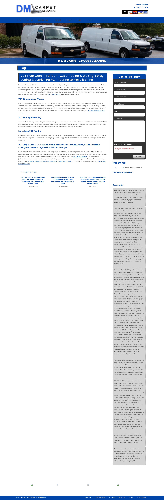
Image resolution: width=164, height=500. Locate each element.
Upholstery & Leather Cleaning (57, 489)
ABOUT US (88, 498)
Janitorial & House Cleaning (88, 489)
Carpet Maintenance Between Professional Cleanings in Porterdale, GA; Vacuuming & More (62, 180)
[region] (82, 43)
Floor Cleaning (32, 489)
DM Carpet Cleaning (54, 94)
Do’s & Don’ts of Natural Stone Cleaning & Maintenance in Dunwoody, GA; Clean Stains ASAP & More (33, 180)
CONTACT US (141, 498)
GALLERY (112, 498)
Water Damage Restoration (118, 489)
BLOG (131, 498)
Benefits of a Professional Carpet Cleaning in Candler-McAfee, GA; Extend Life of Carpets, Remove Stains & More (93, 180)
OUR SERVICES (100, 498)
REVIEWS (122, 498)
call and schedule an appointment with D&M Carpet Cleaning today (49, 161)
